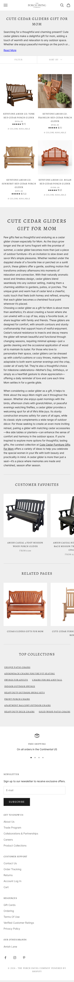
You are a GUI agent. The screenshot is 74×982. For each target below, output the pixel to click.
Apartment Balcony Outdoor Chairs (27, 705)
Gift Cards (9, 904)
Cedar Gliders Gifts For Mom (25, 631)
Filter (18, 60)
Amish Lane (10, 946)
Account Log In (12, 881)
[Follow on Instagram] (15, 957)
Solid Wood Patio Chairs (54, 711)
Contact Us (10, 863)
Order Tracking (12, 869)
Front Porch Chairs (17, 699)
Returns (8, 875)
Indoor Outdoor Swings (19, 686)
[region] (37, 742)
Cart (6, 887)
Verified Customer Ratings (19, 922)
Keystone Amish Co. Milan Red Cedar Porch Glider (55, 181)
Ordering (9, 910)
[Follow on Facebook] (5, 957)
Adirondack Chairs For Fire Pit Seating (29, 673)
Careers (8, 839)
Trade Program (12, 827)
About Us (9, 821)
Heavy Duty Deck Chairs (19, 711)
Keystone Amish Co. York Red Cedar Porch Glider (19, 115)
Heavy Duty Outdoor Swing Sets (24, 692)
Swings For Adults (16, 679)
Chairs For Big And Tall (47, 679)
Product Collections (15, 845)
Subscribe (17, 801)
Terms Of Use (12, 916)
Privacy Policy (12, 928)
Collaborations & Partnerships (21, 833)
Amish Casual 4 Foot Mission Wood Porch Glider (25, 544)
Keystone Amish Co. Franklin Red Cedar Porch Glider (55, 117)
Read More (10, 50)
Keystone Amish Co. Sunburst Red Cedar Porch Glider (19, 183)
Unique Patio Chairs (17, 667)
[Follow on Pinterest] (24, 957)
